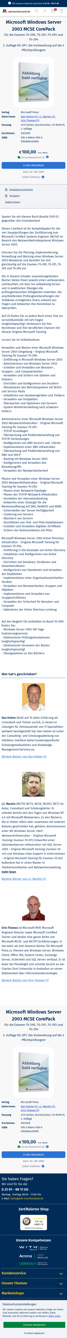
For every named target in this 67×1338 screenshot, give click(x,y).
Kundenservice (14, 1273)
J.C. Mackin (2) (47, 116)
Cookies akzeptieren (34, 1324)
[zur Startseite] (16, 10)
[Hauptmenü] (63, 10)
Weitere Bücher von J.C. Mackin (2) (24, 879)
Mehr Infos (54, 1316)
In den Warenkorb (33, 165)
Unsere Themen (14, 1283)
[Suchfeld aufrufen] (38, 10)
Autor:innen (12, 202)
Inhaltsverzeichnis (21, 190)
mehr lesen (9, 872)
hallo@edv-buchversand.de (26, 1198)
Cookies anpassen (34, 1333)
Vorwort (14, 196)
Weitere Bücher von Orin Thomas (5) (25, 980)
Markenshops (13, 1293)
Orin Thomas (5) (30, 120)
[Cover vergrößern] (33, 82)
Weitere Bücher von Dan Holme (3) (24, 756)
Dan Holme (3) (29, 116)
